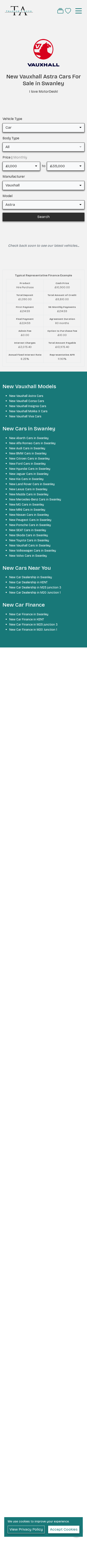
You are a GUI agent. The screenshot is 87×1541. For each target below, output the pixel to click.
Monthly (20, 157)
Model (7, 196)
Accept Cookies (63, 1529)
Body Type (11, 138)
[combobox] (43, 127)
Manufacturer (14, 176)
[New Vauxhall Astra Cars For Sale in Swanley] (43, 55)
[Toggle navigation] (78, 11)
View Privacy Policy (26, 1529)
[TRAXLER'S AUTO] (19, 10)
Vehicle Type (12, 119)
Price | (15, 157)
